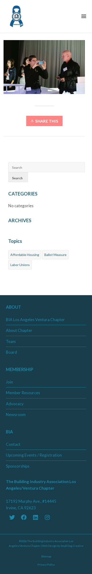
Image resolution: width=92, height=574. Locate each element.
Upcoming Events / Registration (34, 455)
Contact (13, 444)
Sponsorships (17, 466)
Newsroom (16, 414)
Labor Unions (20, 265)
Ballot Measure (55, 255)
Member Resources (23, 392)
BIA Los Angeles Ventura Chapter (35, 319)
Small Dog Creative (72, 545)
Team (11, 341)
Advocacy (15, 403)
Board (11, 352)
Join (9, 381)
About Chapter (19, 330)
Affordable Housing (24, 255)
